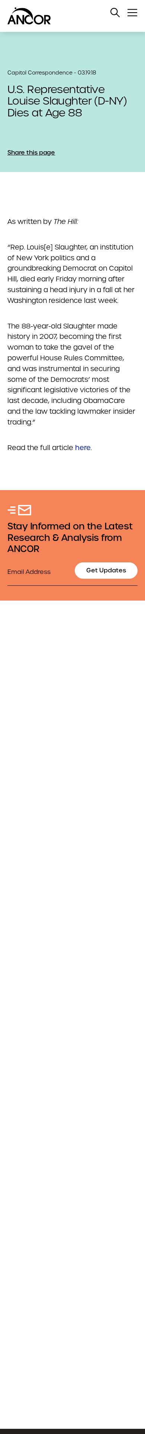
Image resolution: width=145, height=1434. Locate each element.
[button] (115, 12)
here (83, 447)
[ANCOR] (65, 15)
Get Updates (106, 570)
